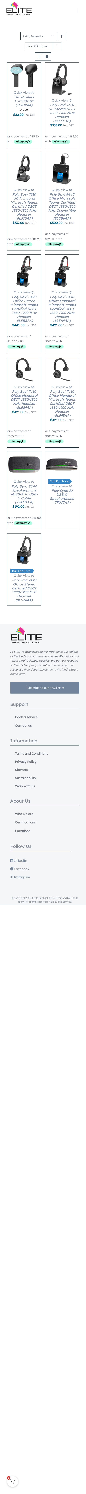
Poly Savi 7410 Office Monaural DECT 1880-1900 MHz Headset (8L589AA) (24, 399)
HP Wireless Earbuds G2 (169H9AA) (24, 101)
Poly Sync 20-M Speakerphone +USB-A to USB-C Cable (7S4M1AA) (24, 494)
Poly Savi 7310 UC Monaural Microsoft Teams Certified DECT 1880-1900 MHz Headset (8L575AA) (24, 206)
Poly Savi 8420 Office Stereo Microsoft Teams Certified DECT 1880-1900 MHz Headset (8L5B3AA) (24, 309)
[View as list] (47, 56)
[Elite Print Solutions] (19, 4)
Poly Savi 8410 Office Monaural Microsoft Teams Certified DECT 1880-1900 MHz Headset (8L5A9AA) (62, 309)
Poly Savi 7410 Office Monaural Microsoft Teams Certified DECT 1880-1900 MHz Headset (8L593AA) (62, 403)
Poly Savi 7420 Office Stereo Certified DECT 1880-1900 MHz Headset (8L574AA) (24, 590)
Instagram (21, 877)
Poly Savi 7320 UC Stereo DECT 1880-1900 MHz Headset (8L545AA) (61, 113)
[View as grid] (39, 56)
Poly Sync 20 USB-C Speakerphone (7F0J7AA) (62, 496)
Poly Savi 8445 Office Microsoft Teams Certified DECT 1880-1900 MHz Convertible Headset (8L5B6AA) (62, 206)
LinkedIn (20, 861)
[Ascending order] (62, 36)
